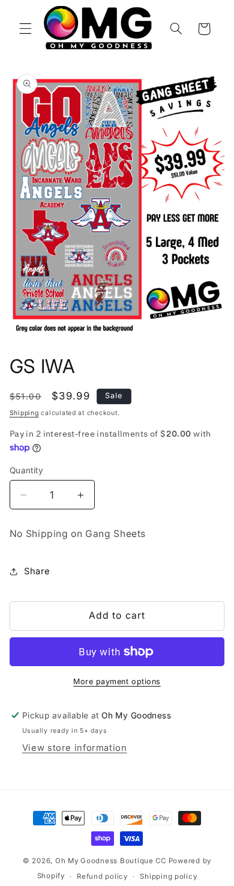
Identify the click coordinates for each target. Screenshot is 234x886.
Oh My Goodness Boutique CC (110, 861)
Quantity (26, 470)
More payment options (117, 681)
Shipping (24, 413)
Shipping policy (168, 876)
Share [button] (37, 571)
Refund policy (102, 876)
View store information (74, 747)
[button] (25, 29)
